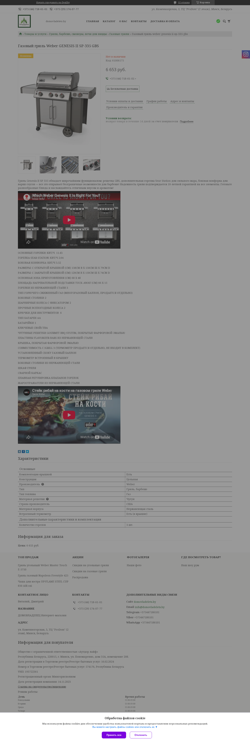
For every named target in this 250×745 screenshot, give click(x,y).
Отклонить (141, 735)
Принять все (114, 735)
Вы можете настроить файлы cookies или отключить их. (123, 727)
